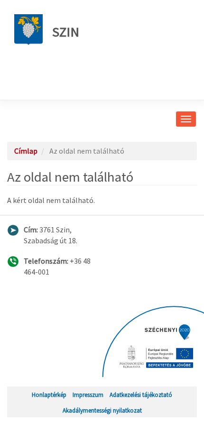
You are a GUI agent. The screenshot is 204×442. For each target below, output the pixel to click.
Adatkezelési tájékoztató (141, 394)
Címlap (25, 151)
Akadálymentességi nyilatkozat (102, 410)
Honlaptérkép (49, 394)
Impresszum (88, 394)
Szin (65, 31)
